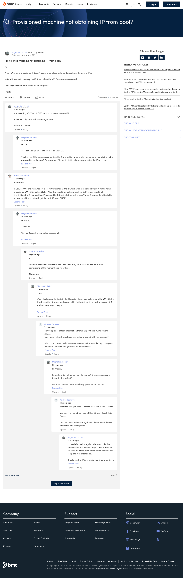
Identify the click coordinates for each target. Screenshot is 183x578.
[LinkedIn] (162, 57)
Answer (26, 97)
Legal (73, 561)
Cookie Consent (168, 561)
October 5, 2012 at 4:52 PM (23, 55)
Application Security (129, 561)
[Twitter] (155, 57)
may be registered (117, 568)
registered (100, 568)
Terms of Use (134, 565)
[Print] (149, 57)
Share (41, 97)
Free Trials (62, 561)
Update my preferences (106, 561)
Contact (50, 561)
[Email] (143, 57)
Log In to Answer (61, 483)
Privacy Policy (86, 561)
